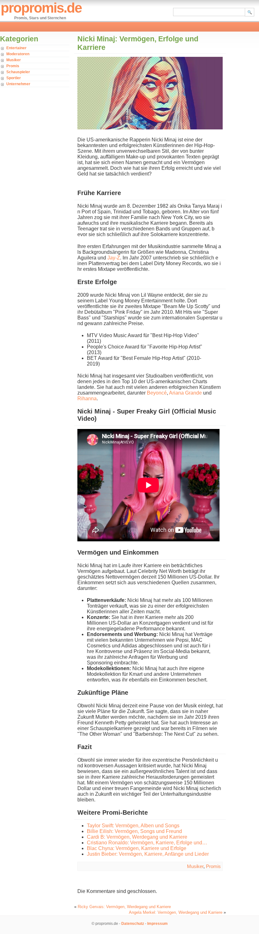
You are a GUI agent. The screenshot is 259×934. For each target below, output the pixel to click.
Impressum (157, 923)
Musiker (13, 60)
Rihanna (87, 398)
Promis (12, 66)
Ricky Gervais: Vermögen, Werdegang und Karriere (124, 906)
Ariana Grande (185, 393)
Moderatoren (17, 54)
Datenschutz (132, 923)
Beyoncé (157, 393)
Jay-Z (113, 257)
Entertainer (16, 48)
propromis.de (41, 7)
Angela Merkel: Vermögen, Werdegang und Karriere (175, 912)
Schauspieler (18, 72)
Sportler (13, 78)
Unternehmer (18, 84)
